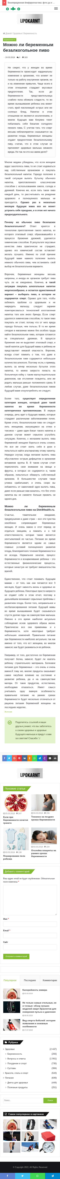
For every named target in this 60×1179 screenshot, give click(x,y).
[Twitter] (9, 758)
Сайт (5, 942)
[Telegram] (39, 758)
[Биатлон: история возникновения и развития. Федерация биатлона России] (30, 1147)
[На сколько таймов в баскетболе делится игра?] (11, 1136)
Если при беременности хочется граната (15, 820)
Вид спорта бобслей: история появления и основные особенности (38, 1023)
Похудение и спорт (17, 1063)
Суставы (11, 1068)
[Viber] (44, 758)
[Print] (55, 758)
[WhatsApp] (34, 758)
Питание (9, 1078)
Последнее (30, 980)
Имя (6, 919)
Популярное (10, 980)
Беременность (30, 33)
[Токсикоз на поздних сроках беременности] (44, 802)
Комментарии (50, 980)
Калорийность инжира (34, 990)
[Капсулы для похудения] (30, 19)
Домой (8, 33)
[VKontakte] (24, 758)
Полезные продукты (17, 1087)
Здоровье (17, 33)
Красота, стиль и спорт (16, 1073)
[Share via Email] (50, 758)
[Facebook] (4, 758)
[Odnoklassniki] (29, 758)
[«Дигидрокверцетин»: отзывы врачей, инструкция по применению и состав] (48, 1136)
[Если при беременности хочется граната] (16, 802)
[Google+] (14, 758)
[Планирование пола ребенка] (16, 839)
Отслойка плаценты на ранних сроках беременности (43, 853)
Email (6, 930)
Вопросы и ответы (16, 1058)
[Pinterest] (19, 758)
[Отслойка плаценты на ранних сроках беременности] (44, 836)
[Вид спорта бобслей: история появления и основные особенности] (11, 1025)
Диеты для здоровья (17, 1082)
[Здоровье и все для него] (13, 8)
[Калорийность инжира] (11, 994)
